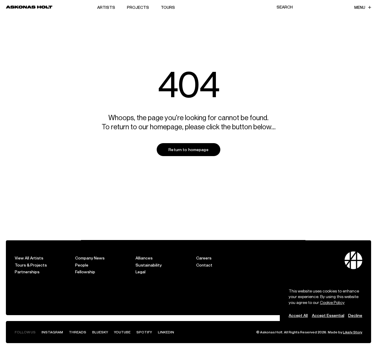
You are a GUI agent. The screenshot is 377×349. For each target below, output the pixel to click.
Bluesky (100, 332)
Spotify (144, 332)
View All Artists (29, 257)
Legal (140, 271)
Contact (204, 264)
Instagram (52, 332)
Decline (355, 315)
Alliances (144, 257)
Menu (359, 7)
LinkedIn (166, 332)
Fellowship (85, 271)
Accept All (298, 315)
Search (285, 6)
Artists (106, 7)
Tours (168, 7)
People (81, 264)
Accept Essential (328, 315)
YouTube (122, 332)
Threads (77, 332)
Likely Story (352, 332)
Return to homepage (188, 149)
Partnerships (27, 271)
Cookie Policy (332, 302)
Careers (203, 257)
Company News (90, 257)
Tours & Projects (31, 264)
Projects (138, 7)
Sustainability (148, 264)
